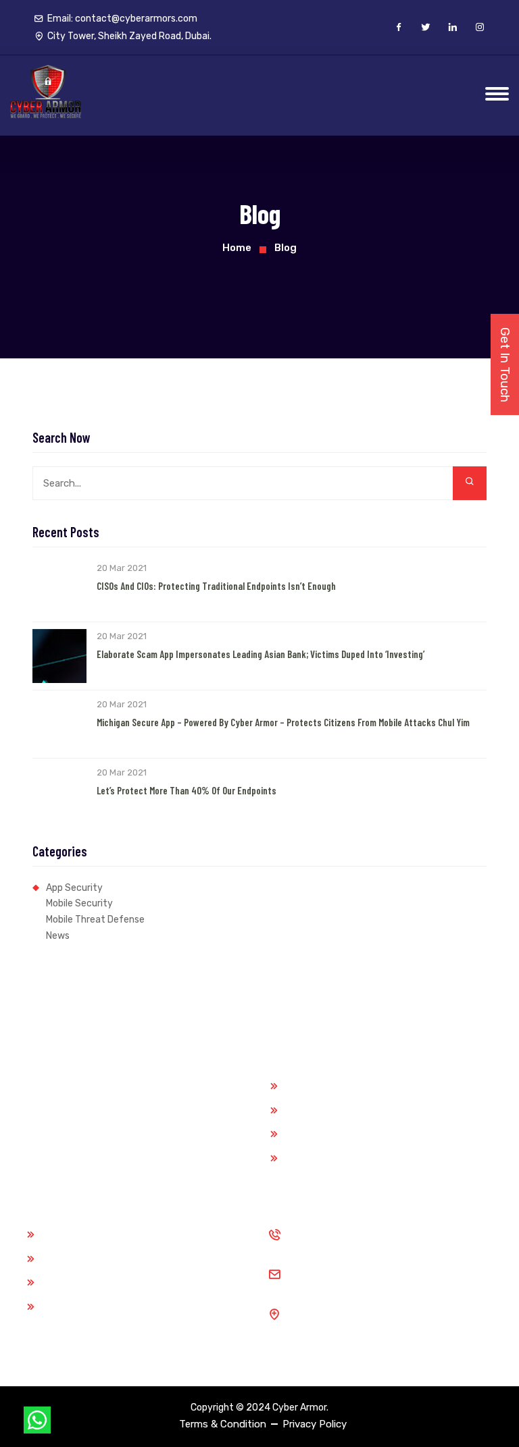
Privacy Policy (314, 1424)
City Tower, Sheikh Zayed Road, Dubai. (377, 1321)
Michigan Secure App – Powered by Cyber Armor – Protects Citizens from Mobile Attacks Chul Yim (283, 722)
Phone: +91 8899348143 (344, 1242)
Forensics (305, 1110)
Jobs (51, 1282)
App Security (74, 888)
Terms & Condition (222, 1424)
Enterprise (306, 1158)
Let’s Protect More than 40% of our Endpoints (186, 790)
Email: (122, 18)
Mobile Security (79, 903)
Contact (58, 1307)
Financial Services (323, 1134)
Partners (59, 1259)
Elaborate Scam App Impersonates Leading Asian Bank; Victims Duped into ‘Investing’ (260, 654)
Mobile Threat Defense (95, 919)
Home (236, 248)
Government (311, 1086)
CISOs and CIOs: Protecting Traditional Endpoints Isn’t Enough (216, 586)
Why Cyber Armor (79, 1234)
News (58, 935)
